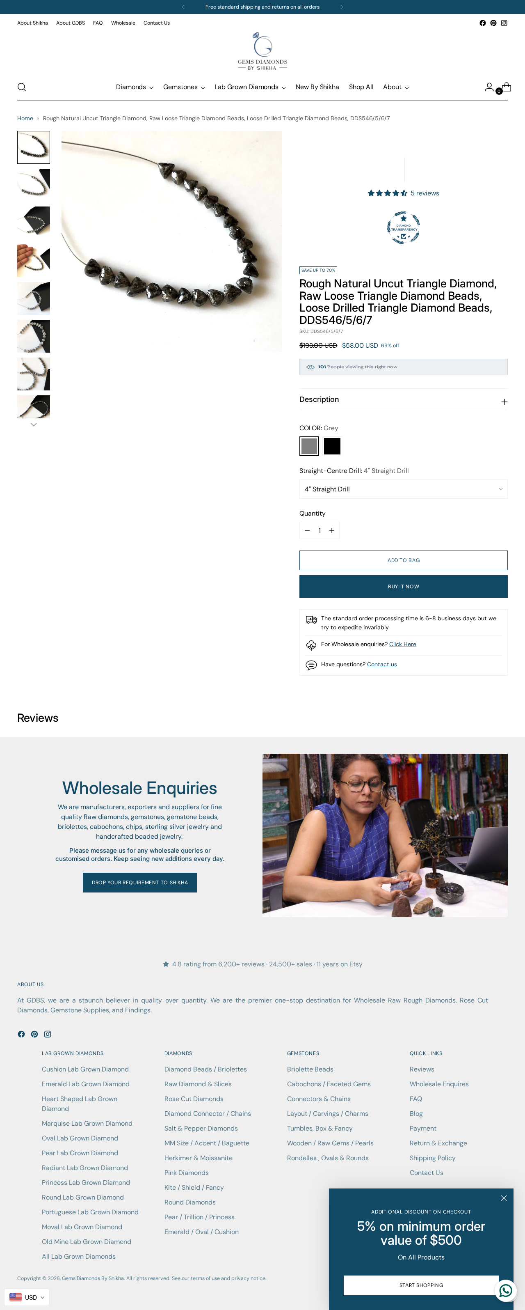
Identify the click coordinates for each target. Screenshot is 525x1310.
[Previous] (183, 7)
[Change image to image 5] (33, 298)
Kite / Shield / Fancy (194, 1187)
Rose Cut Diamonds (194, 1098)
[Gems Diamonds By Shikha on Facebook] (482, 23)
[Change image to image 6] (33, 336)
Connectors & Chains (319, 1098)
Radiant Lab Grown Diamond (85, 1167)
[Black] (332, 446)
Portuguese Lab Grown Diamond (90, 1212)
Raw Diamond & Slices (198, 1084)
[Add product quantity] (307, 530)
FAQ (416, 1098)
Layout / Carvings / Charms (327, 1113)
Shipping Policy (433, 1158)
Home (25, 118)
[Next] (342, 7)
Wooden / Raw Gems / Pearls (330, 1143)
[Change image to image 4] (33, 260)
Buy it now (403, 586)
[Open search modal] (22, 87)
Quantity (312, 513)
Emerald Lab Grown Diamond (86, 1084)
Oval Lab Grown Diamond (80, 1138)
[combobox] (27, 1297)
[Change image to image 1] (33, 147)
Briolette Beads (310, 1069)
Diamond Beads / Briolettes (205, 1069)
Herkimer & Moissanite (198, 1158)
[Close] (504, 1198)
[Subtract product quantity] (331, 530)
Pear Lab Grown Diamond (80, 1153)
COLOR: (318, 428)
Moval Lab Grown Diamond (82, 1227)
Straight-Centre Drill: (354, 470)
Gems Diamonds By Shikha (93, 1278)
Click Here (402, 644)
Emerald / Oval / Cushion (201, 1231)
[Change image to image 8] (33, 411)
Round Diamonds (190, 1202)
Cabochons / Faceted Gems (329, 1084)
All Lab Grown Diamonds (79, 1256)
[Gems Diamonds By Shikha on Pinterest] (493, 23)
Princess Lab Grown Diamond (86, 1182)
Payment (423, 1128)
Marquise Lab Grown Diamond (87, 1123)
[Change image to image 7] (33, 374)
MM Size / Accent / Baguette (206, 1143)
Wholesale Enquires (439, 1084)
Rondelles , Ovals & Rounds (328, 1158)
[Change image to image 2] (33, 185)
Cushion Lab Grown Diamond (85, 1069)
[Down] (33, 424)
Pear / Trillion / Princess (199, 1217)
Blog (416, 1113)
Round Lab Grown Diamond (83, 1197)
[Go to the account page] (486, 87)
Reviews (422, 1069)
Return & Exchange (438, 1143)
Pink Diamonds (186, 1172)
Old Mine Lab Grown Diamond (86, 1241)
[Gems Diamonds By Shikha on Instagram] (504, 23)
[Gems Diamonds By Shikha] (262, 51)
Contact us (382, 664)
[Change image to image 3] (33, 222)
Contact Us (426, 1172)
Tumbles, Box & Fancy (320, 1128)
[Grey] (309, 446)
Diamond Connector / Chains (207, 1113)
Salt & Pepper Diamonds (201, 1128)
